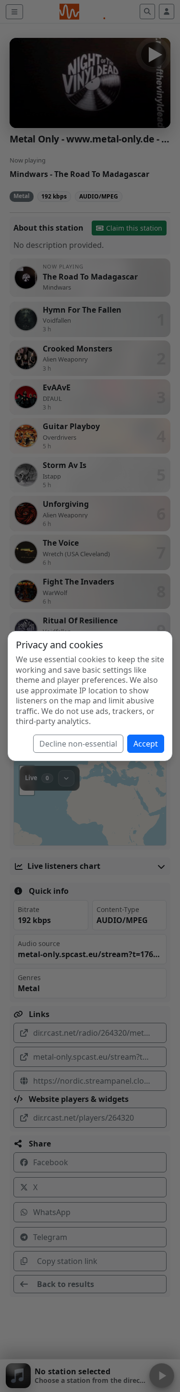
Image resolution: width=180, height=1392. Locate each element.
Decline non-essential (78, 743)
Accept (145, 743)
